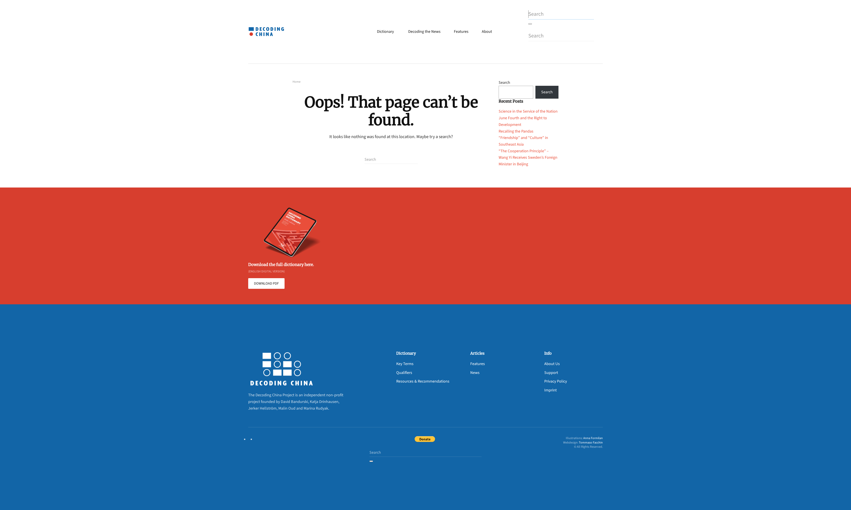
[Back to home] (267, 31)
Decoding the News (424, 31)
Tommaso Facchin (591, 442)
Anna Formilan (593, 438)
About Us (552, 364)
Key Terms (405, 364)
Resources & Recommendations (422, 381)
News (475, 372)
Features (461, 31)
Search (504, 82)
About (487, 31)
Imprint (550, 390)
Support (551, 372)
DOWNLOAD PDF (266, 283)
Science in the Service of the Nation (528, 111)
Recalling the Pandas (516, 131)
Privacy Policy (555, 381)
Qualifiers (404, 372)
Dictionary (385, 31)
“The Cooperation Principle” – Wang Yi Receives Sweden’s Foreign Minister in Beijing (528, 157)
